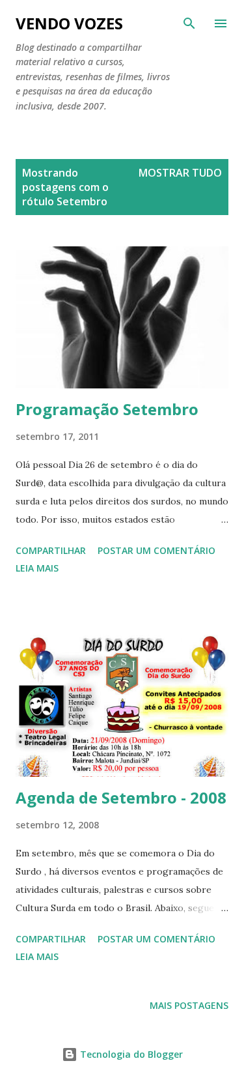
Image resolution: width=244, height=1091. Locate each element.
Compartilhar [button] (51, 550)
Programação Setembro (107, 409)
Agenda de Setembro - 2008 (121, 797)
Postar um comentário (156, 550)
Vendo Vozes (69, 23)
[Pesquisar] (189, 23)
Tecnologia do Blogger (130, 1054)
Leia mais (37, 568)
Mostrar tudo (180, 173)
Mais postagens (189, 1005)
